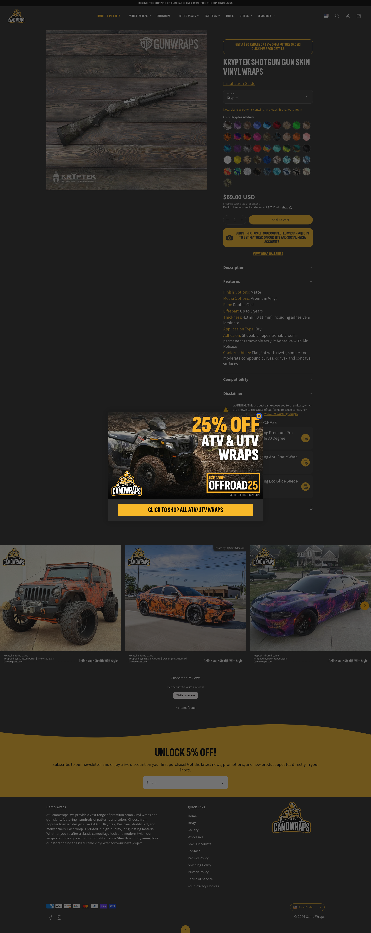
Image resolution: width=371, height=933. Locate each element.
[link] (185, 455)
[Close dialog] (258, 416)
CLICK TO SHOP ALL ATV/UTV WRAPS (185, 510)
